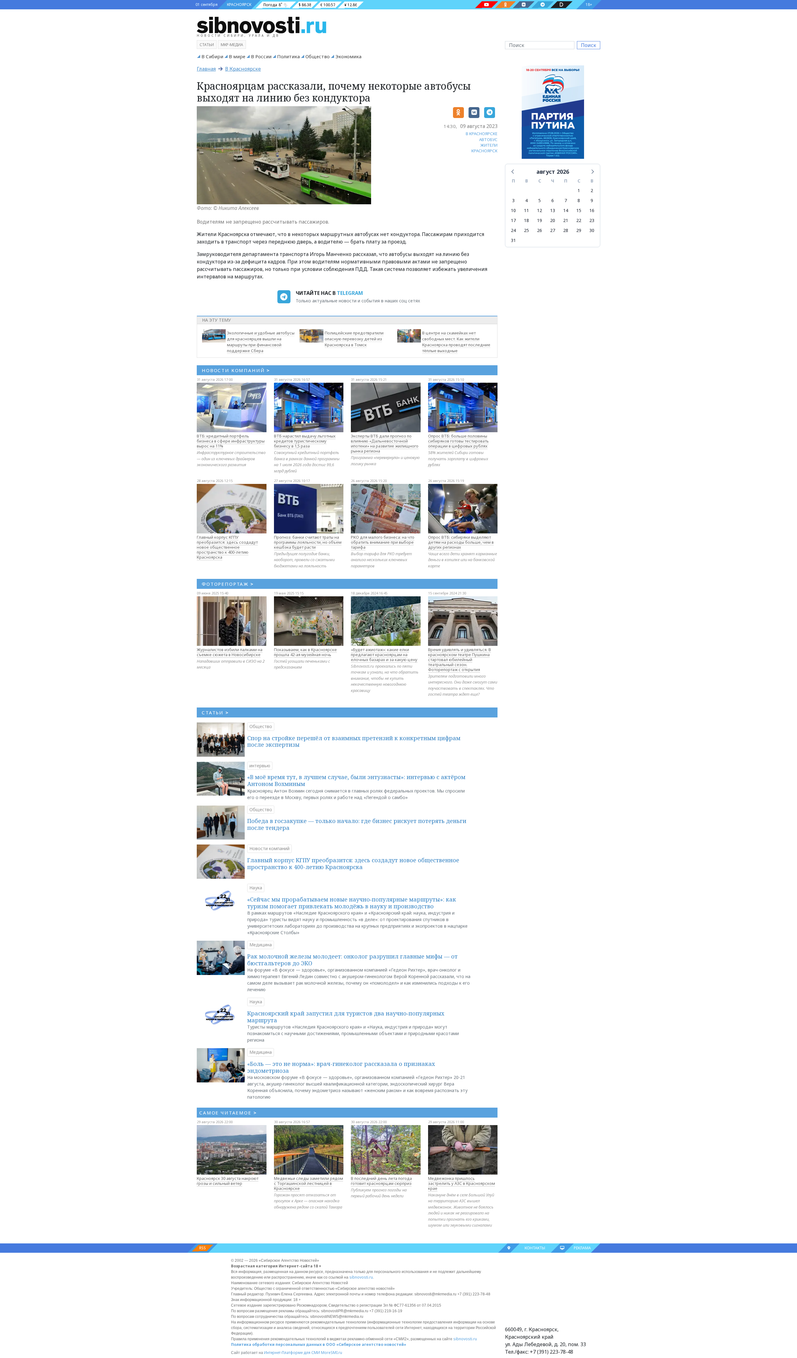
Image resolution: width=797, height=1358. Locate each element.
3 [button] (513, 200)
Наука (255, 888)
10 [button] (513, 210)
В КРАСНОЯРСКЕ (482, 133)
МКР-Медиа (232, 44)
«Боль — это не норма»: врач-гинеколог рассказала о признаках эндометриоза (341, 1067)
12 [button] (539, 210)
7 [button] (565, 200)
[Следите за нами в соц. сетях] (487, 4)
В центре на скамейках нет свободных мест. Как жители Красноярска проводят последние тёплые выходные (456, 341)
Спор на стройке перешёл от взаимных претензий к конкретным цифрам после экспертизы (353, 741)
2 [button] (592, 190)
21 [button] (565, 220)
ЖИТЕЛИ (489, 145)
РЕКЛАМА (582, 1248)
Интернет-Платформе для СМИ (292, 1352)
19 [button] (539, 220)
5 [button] (539, 200)
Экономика (348, 56)
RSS (202, 1248)
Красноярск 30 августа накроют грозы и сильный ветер (227, 1181)
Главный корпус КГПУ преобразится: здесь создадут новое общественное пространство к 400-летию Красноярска (227, 547)
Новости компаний (269, 848)
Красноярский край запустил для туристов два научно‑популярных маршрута (345, 1017)
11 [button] (526, 210)
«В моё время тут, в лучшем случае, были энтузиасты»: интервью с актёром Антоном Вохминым (356, 780)
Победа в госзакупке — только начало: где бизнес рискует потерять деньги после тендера (356, 824)
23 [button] (591, 220)
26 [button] (539, 230)
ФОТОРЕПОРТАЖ (228, 584)
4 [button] (526, 200)
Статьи (207, 44)
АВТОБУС (488, 139)
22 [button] (578, 220)
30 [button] (591, 230)
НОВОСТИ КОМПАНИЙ (236, 370)
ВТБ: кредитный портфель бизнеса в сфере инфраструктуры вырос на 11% (231, 441)
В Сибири (212, 56)
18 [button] (526, 220)
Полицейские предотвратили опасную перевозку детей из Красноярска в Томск (354, 339)
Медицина (260, 945)
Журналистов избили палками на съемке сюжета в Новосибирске (229, 652)
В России (261, 56)
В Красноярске (243, 68)
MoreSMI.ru (331, 1352)
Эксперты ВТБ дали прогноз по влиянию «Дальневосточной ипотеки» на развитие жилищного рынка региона (384, 443)
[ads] (552, 113)
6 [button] (552, 200)
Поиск (588, 45)
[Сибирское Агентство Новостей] (261, 24)
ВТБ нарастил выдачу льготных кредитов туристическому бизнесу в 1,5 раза (305, 441)
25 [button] (526, 230)
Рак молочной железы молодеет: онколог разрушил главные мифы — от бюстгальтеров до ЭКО (352, 960)
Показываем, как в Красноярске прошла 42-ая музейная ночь (305, 652)
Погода (270, 4)
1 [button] (579, 190)
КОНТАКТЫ (535, 1248)
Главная (206, 68)
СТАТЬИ (215, 712)
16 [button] (591, 210)
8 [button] (579, 200)
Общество (317, 56)
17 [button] (513, 220)
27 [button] (552, 230)
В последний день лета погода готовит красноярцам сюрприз (381, 1181)
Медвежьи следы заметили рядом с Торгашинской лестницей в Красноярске (308, 1183)
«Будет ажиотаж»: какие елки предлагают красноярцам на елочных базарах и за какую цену (384, 654)
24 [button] (513, 230)
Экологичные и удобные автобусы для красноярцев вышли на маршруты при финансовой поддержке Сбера (261, 341)
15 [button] (578, 210)
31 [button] (513, 240)
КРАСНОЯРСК (239, 4)
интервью (259, 766)
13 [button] (552, 210)
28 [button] (565, 230)
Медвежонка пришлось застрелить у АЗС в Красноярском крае (461, 1183)
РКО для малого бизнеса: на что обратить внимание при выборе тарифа (382, 542)
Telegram (350, 293)
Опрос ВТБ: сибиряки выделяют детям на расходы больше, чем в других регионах (461, 542)
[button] (513, 171)
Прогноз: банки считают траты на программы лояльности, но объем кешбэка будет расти (308, 542)
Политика (288, 56)
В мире (237, 56)
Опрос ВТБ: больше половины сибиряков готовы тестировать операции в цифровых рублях (458, 441)
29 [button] (578, 230)
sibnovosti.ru (361, 1277)
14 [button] (565, 210)
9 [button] (592, 200)
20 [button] (552, 220)
